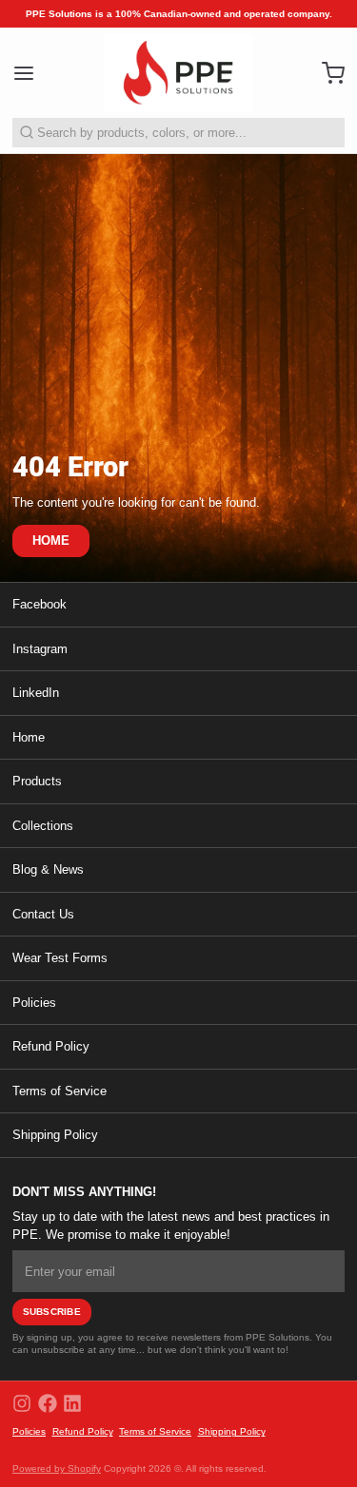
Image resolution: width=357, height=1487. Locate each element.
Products (37, 781)
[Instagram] (21, 1403)
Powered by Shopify (56, 1468)
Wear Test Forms (60, 958)
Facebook (39, 604)
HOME (51, 540)
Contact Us (43, 914)
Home (28, 737)
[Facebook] (47, 1403)
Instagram (40, 649)
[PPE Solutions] (178, 73)
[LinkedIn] (72, 1403)
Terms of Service (59, 1091)
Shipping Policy (55, 1135)
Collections (42, 826)
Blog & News (48, 869)
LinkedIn (35, 693)
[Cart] (327, 72)
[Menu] (30, 72)
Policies (34, 1002)
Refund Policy (50, 1046)
